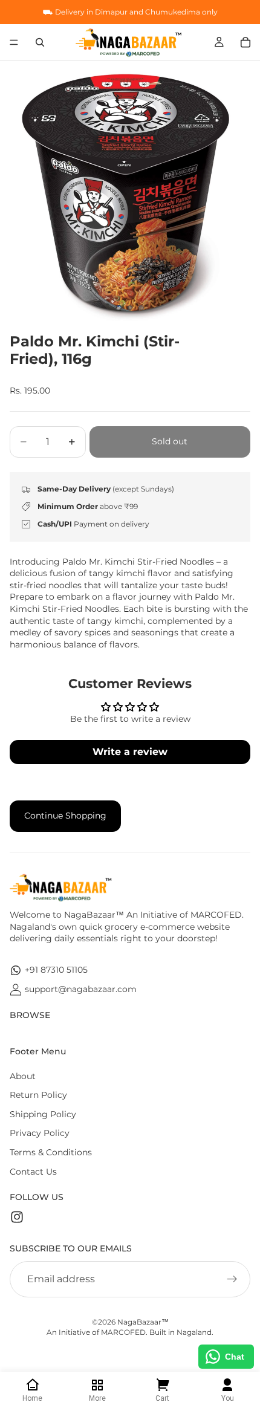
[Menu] (14, 42)
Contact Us (33, 1171)
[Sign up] (232, 1279)
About (23, 1076)
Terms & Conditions (51, 1152)
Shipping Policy (43, 1114)
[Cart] (245, 42)
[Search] (40, 42)
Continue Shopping (65, 815)
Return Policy (38, 1094)
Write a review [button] (130, 752)
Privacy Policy (40, 1132)
